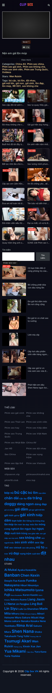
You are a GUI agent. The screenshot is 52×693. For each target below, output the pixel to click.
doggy (10, 503)
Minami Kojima (30, 614)
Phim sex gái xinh (11, 66)
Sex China (10, 454)
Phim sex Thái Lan (15, 422)
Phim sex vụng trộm (34, 456)
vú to (40, 547)
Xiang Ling (18, 647)
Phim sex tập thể (14, 463)
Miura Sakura (22, 617)
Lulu (20, 608)
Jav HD (8, 448)
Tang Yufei (23, 636)
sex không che (30, 86)
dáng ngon (25, 504)
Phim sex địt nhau (36, 448)
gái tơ (16, 515)
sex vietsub (15, 547)
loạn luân (17, 520)
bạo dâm (42, 493)
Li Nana (9, 604)
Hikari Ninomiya (29, 585)
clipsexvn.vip (12, 474)
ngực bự (30, 528)
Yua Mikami (15, 651)
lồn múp (6, 86)
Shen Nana (23, 631)
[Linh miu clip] (14, 339)
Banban (12, 575)
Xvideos (6, 72)
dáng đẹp (41, 504)
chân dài (11, 498)
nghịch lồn (17, 528)
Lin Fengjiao (22, 604)
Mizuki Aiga (37, 617)
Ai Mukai (10, 570)
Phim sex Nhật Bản (15, 442)
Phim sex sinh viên (12, 69)
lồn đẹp (39, 83)
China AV (21, 64)
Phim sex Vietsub (36, 463)
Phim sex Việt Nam (36, 433)
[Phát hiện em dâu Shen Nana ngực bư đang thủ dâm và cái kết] (14, 389)
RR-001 (17, 86)
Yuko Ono (30, 652)
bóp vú (9, 492)
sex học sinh (13, 538)
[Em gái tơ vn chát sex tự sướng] (14, 322)
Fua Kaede (19, 580)
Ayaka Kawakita (26, 570)
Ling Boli (36, 604)
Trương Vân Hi (35, 637)
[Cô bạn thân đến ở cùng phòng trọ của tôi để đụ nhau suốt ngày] (14, 272)
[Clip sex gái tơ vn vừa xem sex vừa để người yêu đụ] (14, 372)
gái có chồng (9, 510)
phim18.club (11, 480)
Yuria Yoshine (12, 656)
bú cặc (12, 80)
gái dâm (21, 509)
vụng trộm (25, 553)
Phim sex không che (34, 66)
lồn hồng (27, 520)
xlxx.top (30, 480)
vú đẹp (14, 553)
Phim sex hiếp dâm (36, 427)
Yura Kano (40, 651)
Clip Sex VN (31, 671)
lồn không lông (38, 521)
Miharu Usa (18, 613)
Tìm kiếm (6, 250)
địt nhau (30, 80)
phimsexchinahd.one (37, 474)
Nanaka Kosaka (30, 621)
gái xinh (29, 83)
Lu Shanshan (31, 608)
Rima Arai (24, 625)
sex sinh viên (24, 542)
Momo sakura (12, 621)
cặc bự (23, 498)
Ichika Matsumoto (19, 590)
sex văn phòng (28, 548)
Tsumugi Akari (17, 641)
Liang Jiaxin (36, 599)
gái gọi (31, 510)
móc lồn (34, 524)
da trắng (34, 498)
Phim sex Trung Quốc (36, 69)
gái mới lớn (8, 83)
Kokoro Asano (19, 599)
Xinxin (26, 646)
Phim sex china (35, 64)
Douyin (8, 580)
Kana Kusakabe (16, 595)
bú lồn (21, 80)
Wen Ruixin (15, 76)
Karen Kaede (30, 595)
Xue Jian (36, 646)
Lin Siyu (11, 608)
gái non (20, 83)
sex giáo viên (33, 533)
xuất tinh (36, 554)
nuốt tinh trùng (19, 533)
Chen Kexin (30, 575)
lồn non (18, 524)
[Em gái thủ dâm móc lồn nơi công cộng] (14, 306)
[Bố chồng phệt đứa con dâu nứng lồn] (14, 289)
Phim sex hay (12, 427)
